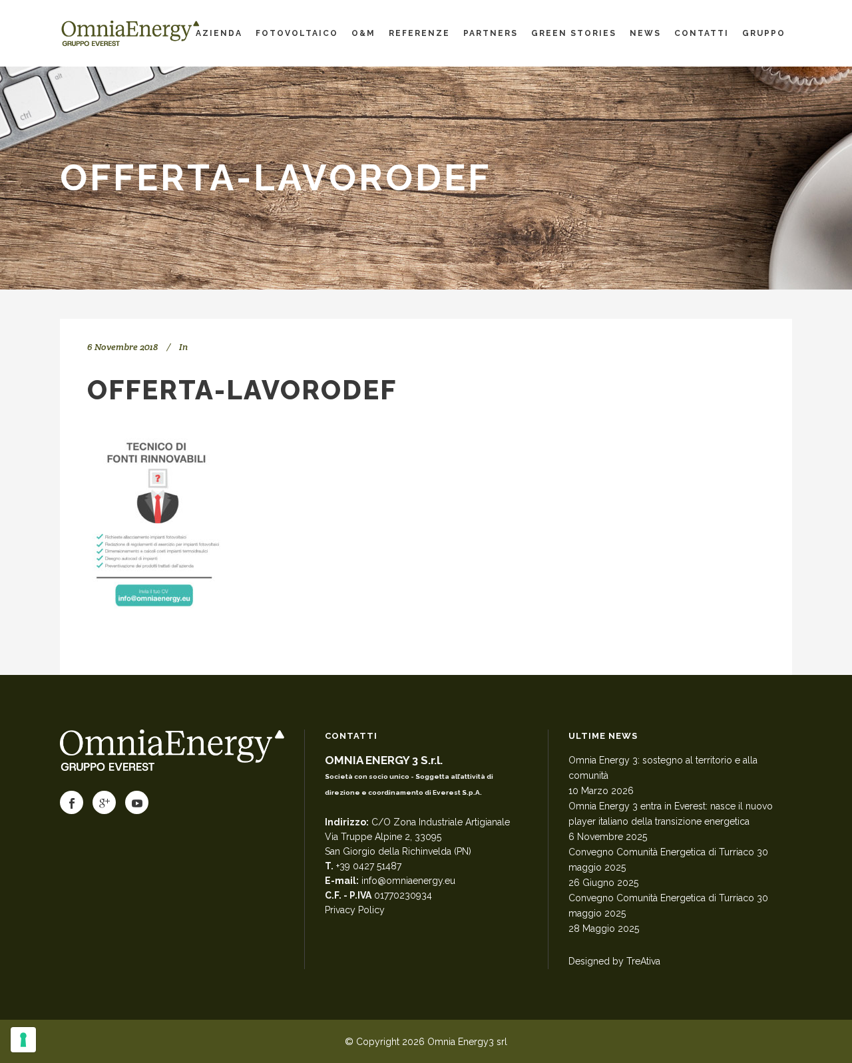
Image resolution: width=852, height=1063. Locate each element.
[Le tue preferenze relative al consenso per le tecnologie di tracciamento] (23, 1039)
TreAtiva (643, 961)
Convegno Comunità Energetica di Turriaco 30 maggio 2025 (668, 860)
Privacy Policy (355, 910)
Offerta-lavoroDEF (242, 389)
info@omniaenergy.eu (408, 880)
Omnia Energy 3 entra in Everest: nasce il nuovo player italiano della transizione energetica (670, 814)
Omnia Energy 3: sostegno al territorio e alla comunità (662, 768)
